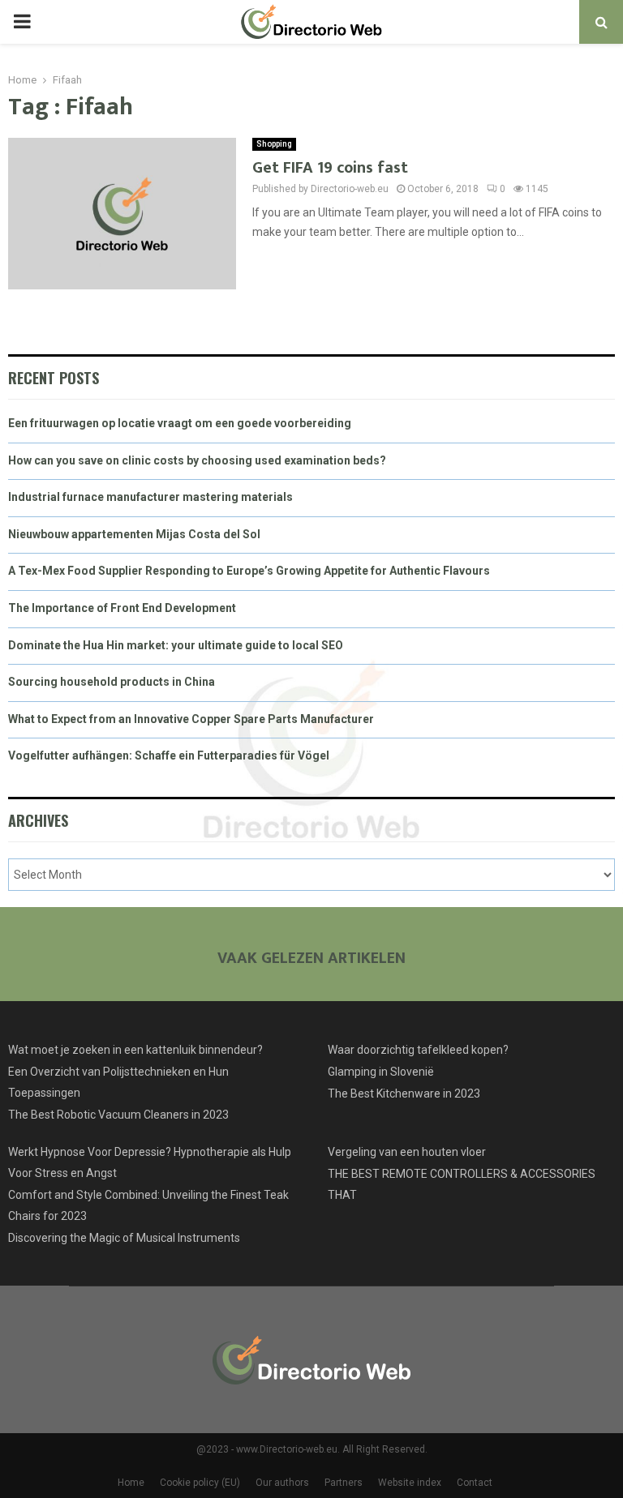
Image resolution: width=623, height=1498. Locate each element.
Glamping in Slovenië (381, 1071)
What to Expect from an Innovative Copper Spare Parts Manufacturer (191, 719)
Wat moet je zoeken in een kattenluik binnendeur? (135, 1049)
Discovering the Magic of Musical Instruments (124, 1237)
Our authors (282, 1482)
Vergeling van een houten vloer (407, 1151)
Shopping (274, 143)
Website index (409, 1482)
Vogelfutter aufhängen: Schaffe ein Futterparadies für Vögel (168, 755)
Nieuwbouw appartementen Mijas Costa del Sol (134, 534)
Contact (474, 1482)
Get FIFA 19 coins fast (330, 168)
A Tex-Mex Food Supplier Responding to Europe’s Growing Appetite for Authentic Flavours (249, 570)
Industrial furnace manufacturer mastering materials (150, 496)
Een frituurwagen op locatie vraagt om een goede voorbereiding (179, 423)
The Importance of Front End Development (122, 607)
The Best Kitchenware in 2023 (404, 1093)
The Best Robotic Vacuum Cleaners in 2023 (118, 1114)
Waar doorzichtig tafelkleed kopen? (418, 1049)
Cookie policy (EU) (200, 1482)
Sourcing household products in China (111, 681)
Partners (343, 1482)
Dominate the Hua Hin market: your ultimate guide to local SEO (175, 645)
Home (131, 1482)
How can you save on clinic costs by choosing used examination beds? (197, 460)
